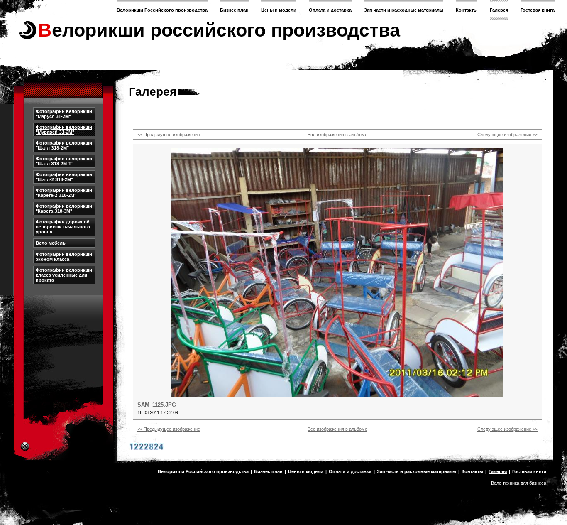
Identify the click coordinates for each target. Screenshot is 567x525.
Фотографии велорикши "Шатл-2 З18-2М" (64, 177)
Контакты (466, 9)
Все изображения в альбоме (337, 134)
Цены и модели (278, 9)
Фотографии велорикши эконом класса (64, 257)
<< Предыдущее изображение (168, 134)
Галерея (499, 9)
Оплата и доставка (330, 9)
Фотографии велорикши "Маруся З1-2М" (64, 114)
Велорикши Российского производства (162, 9)
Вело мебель (51, 242)
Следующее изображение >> (507, 134)
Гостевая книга (538, 9)
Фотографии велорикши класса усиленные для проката (64, 274)
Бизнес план (234, 9)
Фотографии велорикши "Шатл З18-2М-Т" (64, 161)
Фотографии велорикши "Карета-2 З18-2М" (64, 193)
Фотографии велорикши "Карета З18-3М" (64, 208)
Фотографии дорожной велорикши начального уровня (63, 226)
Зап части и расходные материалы (403, 9)
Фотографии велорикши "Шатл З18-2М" (64, 145)
